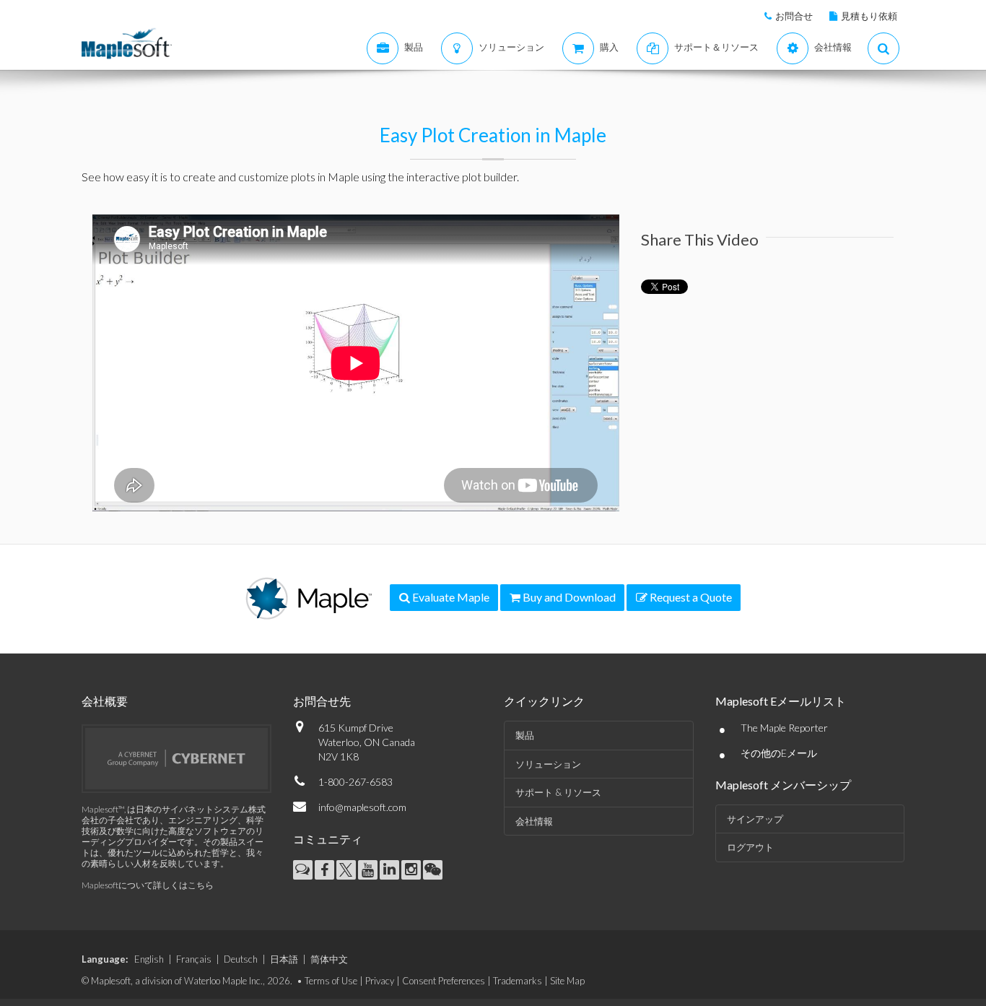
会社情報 (534, 821)
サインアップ (755, 819)
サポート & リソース (558, 792)
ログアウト (750, 847)
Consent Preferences (443, 981)
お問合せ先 (322, 701)
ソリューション (548, 764)
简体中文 (329, 959)
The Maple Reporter (784, 727)
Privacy (379, 981)
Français (193, 959)
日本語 (284, 959)
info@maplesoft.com (362, 807)
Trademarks (517, 981)
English (149, 959)
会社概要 (105, 701)
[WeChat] (432, 870)
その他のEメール (779, 753)
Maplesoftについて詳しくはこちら (148, 885)
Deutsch (241, 959)
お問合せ (794, 16)
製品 (524, 735)
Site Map (567, 981)
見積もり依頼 (869, 16)
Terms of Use (331, 981)
